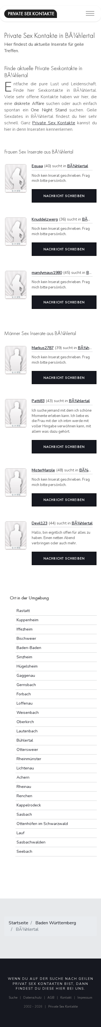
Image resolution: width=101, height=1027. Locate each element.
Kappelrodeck (29, 805)
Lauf (20, 833)
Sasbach (24, 814)
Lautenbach (27, 731)
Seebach (24, 851)
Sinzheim (24, 657)
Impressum (84, 998)
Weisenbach (28, 712)
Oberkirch (25, 722)
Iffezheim (25, 629)
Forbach (24, 694)
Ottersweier (27, 749)
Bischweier (26, 638)
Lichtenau (25, 768)
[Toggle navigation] (90, 13)
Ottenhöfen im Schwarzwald (42, 823)
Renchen (24, 796)
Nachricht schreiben (64, 196)
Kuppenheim (27, 620)
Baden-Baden (29, 647)
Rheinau (24, 786)
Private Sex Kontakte (53, 123)
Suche (13, 998)
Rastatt (23, 610)
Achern (23, 777)
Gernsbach (26, 684)
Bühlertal (25, 740)
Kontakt (66, 998)
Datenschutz (32, 998)
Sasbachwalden (31, 842)
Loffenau (25, 703)
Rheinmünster (29, 759)
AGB (50, 998)
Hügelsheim (27, 666)
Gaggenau (26, 675)
